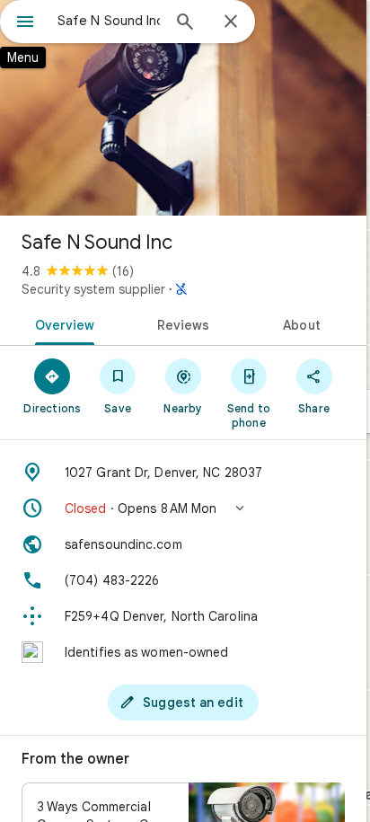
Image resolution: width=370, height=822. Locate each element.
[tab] (61, 323)
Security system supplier (93, 289)
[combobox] (108, 20)
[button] (183, 508)
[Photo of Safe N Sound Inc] (183, 108)
